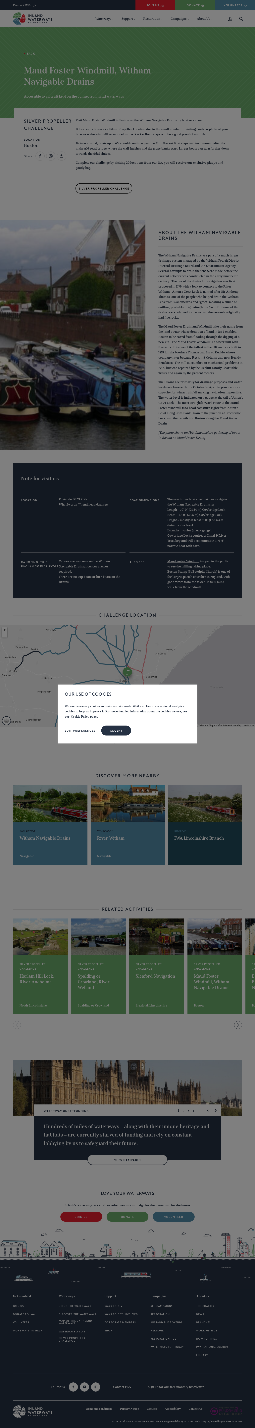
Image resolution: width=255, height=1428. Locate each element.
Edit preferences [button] (80, 730)
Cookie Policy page (84, 717)
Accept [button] (116, 730)
